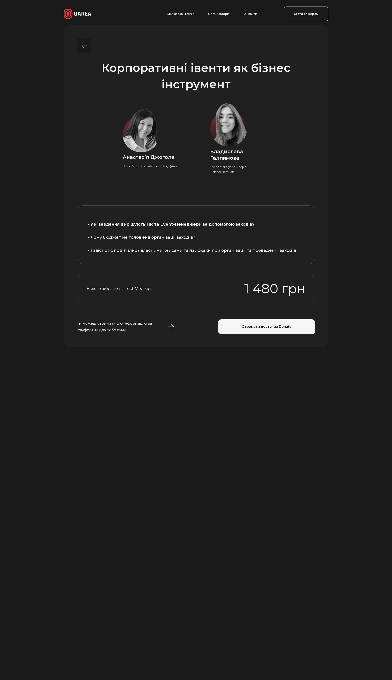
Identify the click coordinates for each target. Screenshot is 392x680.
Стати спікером (306, 14)
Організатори (218, 14)
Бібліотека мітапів (180, 14)
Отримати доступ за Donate (267, 327)
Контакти (250, 14)
